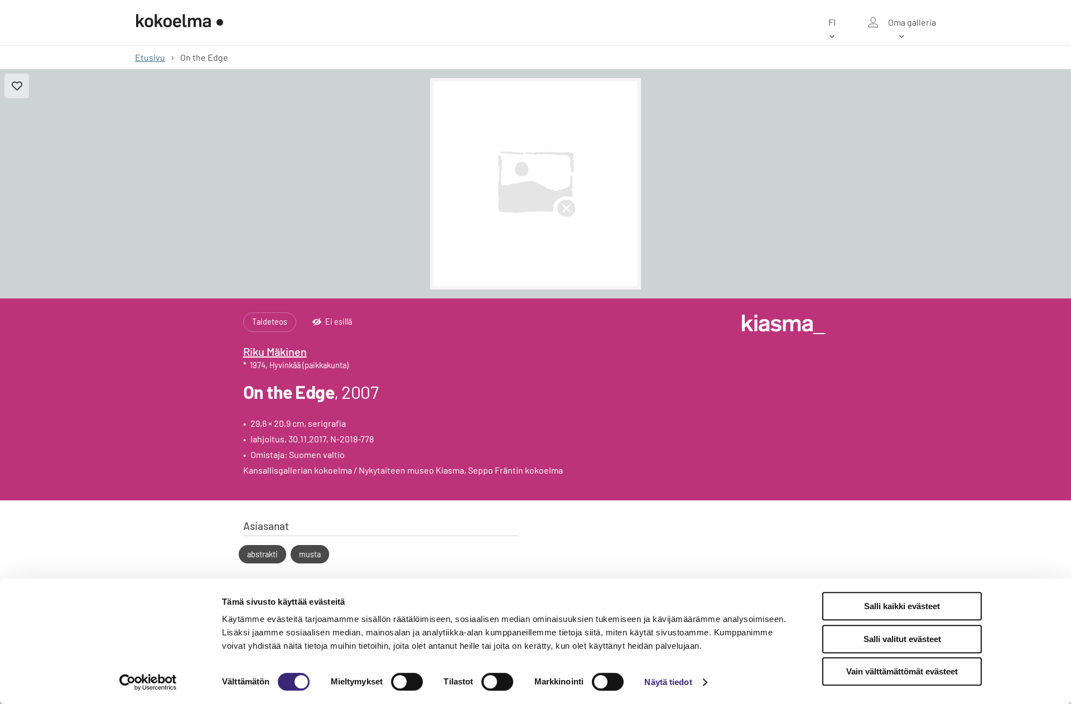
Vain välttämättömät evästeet (902, 671)
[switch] (407, 682)
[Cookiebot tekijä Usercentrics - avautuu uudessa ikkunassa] (148, 682)
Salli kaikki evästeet (902, 606)
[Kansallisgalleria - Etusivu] (179, 22)
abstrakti (262, 554)
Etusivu (150, 57)
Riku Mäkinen (275, 351)
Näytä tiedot (668, 682)
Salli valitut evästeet (902, 639)
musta (310, 554)
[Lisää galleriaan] (16, 86)
